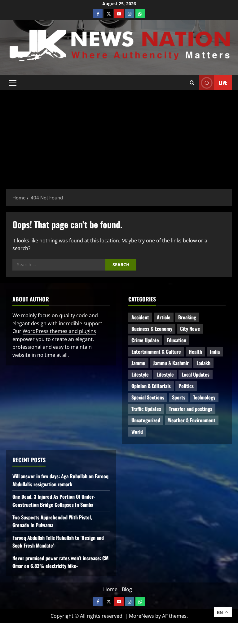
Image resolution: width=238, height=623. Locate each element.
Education (176, 340)
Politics (186, 386)
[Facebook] (98, 13)
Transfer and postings (190, 408)
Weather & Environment (191, 420)
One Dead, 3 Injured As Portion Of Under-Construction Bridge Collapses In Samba (53, 500)
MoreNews (141, 615)
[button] (13, 82)
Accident (140, 317)
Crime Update (145, 340)
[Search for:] (58, 265)
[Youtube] (119, 13)
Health (195, 351)
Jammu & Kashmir (171, 363)
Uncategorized (145, 420)
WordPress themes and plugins (59, 331)
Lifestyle (140, 374)
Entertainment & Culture (156, 351)
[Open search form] (192, 83)
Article (163, 317)
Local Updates (195, 374)
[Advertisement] (119, 136)
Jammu (138, 363)
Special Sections (147, 397)
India (215, 351)
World (137, 431)
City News (190, 328)
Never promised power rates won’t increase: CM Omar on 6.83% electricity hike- (60, 562)
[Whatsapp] (140, 13)
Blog (127, 589)
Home (110, 589)
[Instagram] (129, 13)
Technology (204, 397)
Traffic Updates (146, 408)
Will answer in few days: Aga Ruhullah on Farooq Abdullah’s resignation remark (60, 480)
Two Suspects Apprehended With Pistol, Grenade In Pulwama (52, 521)
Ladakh (203, 363)
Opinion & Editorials (151, 386)
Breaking (187, 317)
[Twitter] (108, 13)
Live (223, 82)
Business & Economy (151, 328)
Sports (178, 397)
